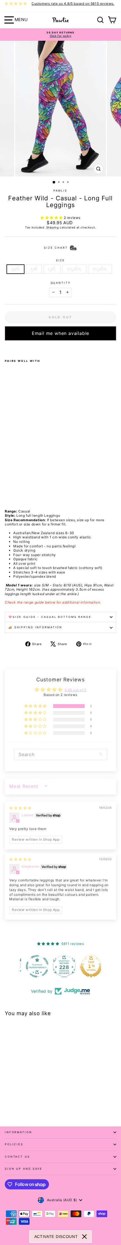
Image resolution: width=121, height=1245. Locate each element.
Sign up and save (23, 1168)
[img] (20, 808)
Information (18, 1132)
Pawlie (60, 190)
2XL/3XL (74, 269)
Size (60, 260)
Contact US (17, 1156)
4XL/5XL (100, 269)
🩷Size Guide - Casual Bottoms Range (49, 616)
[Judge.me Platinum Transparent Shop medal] (33, 966)
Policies (14, 1144)
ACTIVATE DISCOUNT (56, 1236)
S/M (33, 269)
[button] (52, 218)
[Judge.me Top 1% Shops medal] (87, 966)
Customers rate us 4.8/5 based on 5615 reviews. (73, 3)
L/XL (52, 269)
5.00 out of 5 (75, 690)
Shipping (52, 227)
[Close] (84, 1236)
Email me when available (60, 333)
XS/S (15, 269)
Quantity (61, 282)
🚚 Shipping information (35, 627)
